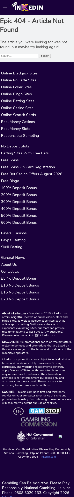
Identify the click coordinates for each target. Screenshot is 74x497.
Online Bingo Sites (16, 94)
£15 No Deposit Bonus (20, 292)
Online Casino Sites (17, 107)
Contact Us (10, 271)
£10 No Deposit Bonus (20, 285)
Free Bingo (10, 180)
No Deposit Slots (15, 146)
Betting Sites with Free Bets (25, 153)
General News (13, 257)
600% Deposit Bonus (19, 222)
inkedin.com (48, 457)
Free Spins (10, 160)
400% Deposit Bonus (19, 208)
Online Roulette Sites (18, 80)
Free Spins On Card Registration (28, 167)
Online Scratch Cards (18, 114)
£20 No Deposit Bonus (20, 299)
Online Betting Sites (17, 101)
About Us (9, 264)
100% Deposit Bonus (19, 187)
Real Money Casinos (18, 121)
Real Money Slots (15, 128)
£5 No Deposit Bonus (19, 278)
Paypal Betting (13, 240)
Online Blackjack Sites (19, 73)
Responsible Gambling (20, 135)
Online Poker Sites (16, 87)
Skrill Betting (11, 247)
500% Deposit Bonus (19, 215)
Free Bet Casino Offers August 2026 (31, 174)
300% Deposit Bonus (19, 201)
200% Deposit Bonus (19, 194)
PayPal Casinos (14, 233)
